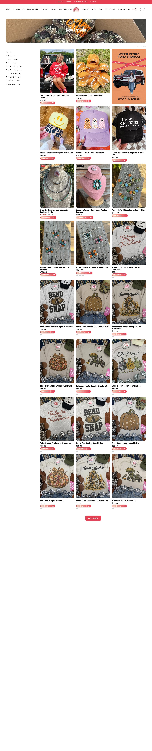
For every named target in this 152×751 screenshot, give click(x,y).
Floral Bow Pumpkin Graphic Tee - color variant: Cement (41, 508)
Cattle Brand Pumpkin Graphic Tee (125, 443)
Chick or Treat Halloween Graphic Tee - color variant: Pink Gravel (113, 394)
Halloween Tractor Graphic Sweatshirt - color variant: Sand (77, 394)
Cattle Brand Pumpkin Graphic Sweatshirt (92, 327)
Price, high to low (14, 77)
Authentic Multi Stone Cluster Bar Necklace (128, 210)
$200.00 (83, 271)
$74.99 (47, 101)
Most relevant (13, 59)
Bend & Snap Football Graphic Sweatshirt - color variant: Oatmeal (41, 334)
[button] (54, 9)
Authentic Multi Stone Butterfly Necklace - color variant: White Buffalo (77, 275)
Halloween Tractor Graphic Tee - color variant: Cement (113, 508)
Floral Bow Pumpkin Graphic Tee (52, 500)
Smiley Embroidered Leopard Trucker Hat (56, 153)
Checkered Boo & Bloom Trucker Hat (90, 153)
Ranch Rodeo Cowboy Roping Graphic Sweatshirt (126, 328)
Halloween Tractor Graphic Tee (124, 500)
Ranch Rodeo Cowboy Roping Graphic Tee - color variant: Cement (77, 508)
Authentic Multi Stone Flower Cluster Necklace (54, 268)
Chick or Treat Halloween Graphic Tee (126, 386)
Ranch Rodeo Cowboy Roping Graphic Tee (92, 500)
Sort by (9, 52)
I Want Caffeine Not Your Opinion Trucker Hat (128, 154)
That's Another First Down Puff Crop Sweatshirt (55, 96)
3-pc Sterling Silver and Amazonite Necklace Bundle (54, 211)
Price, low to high (14, 73)
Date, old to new (14, 80)
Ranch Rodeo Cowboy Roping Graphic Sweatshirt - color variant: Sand (113, 336)
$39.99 (118, 390)
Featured (11, 56)
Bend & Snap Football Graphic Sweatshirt (56, 327)
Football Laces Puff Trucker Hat (89, 95)
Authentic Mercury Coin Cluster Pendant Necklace (91, 211)
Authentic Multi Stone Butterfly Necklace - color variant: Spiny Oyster (80, 275)
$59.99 (118, 273)
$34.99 (83, 157)
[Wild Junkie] (76, 9)
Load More (93, 518)
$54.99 (82, 99)
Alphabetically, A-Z (14, 66)
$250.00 (119, 214)
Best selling (12, 63)
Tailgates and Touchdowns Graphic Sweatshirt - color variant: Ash (113, 277)
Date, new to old (14, 84)
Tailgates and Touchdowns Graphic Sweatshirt (126, 268)
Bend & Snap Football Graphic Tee (89, 443)
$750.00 (84, 216)
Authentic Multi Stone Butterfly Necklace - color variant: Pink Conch (83, 275)
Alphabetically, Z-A (14, 70)
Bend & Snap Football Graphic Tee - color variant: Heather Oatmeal (77, 451)
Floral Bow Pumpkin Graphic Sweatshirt (56, 386)
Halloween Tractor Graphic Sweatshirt (91, 386)
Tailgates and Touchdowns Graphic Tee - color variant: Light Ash (41, 451)
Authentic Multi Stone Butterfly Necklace (92, 267)
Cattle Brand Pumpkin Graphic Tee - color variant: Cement (113, 451)
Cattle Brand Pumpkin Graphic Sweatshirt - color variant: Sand (77, 334)
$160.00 (47, 273)
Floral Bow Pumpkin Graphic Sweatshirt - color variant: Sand (41, 394)
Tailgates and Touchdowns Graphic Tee (55, 443)
